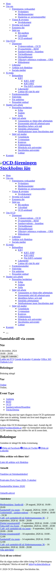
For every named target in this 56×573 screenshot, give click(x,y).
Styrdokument (24, 22)
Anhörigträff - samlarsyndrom (14, 512)
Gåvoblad (22, 35)
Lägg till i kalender (9, 356)
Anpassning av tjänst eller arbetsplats (35, 121)
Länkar (21, 153)
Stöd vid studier (19, 134)
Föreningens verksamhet (23, 9)
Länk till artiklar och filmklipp (14, 462)
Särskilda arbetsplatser (28, 129)
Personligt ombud (20, 102)
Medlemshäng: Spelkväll (11, 504)
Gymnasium (23, 139)
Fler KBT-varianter (33, 86)
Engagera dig (18, 27)
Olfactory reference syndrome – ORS (35, 59)
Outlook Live (6, 362)
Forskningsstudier (20, 94)
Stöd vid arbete (19, 118)
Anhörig (10, 399)
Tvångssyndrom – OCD (29, 46)
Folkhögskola (24, 145)
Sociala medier (19, 70)
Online (3, 385)
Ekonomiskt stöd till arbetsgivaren (34, 123)
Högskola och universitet (29, 147)
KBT (20, 78)
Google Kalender (22, 359)
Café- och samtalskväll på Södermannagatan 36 (22, 518)
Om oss (9, 6)
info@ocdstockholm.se (11, 427)
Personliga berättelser (22, 107)
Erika (20, 110)
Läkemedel (23, 89)
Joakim (21, 113)
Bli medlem (23, 33)
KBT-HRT (29, 83)
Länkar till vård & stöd (28, 91)
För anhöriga (18, 99)
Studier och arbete (14, 105)
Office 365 (46, 359)
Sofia (20, 115)
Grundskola (23, 137)
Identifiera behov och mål (30, 126)
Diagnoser (17, 43)
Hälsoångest (23, 62)
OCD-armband (25, 38)
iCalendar (35, 359)
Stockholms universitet (28, 150)
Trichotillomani (25, 54)
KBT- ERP (29, 81)
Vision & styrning (20, 19)
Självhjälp (16, 97)
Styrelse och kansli (21, 25)
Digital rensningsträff (10, 523)
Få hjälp (10, 73)
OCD (8, 404)
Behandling (17, 75)
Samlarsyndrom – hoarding (30, 51)
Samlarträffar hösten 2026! (12, 486)
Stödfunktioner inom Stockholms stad (35, 131)
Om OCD (10, 41)
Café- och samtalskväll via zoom (15, 528)
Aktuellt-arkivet (7, 493)
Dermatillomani (25, 57)
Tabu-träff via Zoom (9, 526)
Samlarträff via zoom (10, 510)
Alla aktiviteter (7, 550)
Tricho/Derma (12, 409)
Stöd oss (16, 30)
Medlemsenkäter (25, 14)
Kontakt (10, 155)
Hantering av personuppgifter (32, 17)
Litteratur (16, 65)
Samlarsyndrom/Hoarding (18, 407)
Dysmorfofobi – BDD (28, 49)
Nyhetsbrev (23, 11)
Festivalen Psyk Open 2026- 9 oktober (18, 480)
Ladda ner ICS (7, 359)
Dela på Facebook (11, 448)
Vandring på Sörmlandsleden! (14, 474)
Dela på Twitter (30, 448)
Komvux (22, 142)
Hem (8, 3)
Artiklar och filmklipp (22, 67)
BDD (8, 401)
